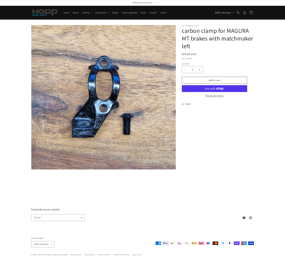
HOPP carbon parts (44, 255)
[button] (87, 12)
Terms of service (104, 255)
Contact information (121, 255)
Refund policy (76, 255)
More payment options (214, 96)
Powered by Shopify (60, 255)
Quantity (185, 63)
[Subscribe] (81, 217)
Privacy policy (89, 255)
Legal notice (137, 255)
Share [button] (188, 104)
